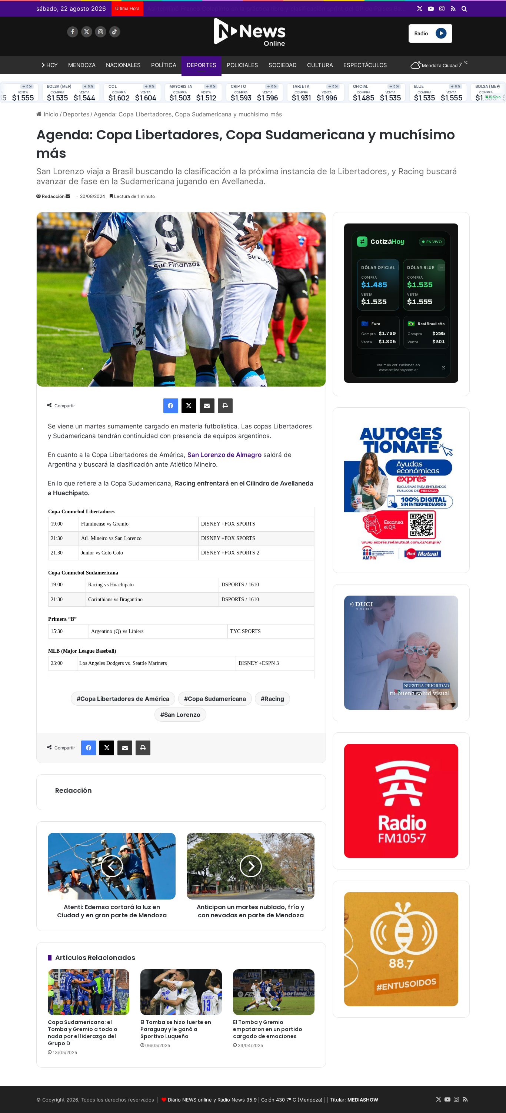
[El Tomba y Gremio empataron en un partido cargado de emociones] (273, 992)
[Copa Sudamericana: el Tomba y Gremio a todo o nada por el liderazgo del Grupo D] (88, 992)
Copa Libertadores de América (124, 698)
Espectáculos (365, 65)
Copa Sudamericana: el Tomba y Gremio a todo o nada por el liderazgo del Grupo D (82, 1032)
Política (163, 65)
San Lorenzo (182, 714)
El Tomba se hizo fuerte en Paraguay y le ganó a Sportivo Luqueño (175, 1029)
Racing (274, 698)
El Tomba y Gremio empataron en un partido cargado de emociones (267, 1029)
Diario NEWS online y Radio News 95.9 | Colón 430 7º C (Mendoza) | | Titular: (273, 1100)
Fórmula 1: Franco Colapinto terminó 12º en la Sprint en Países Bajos (243, 8)
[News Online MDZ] (104, 39)
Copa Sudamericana (217, 698)
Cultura (320, 65)
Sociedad (283, 65)
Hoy (51, 65)
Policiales (242, 65)
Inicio (50, 114)
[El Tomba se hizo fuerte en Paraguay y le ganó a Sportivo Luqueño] (181, 992)
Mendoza (82, 65)
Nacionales (123, 65)
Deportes (201, 65)
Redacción (53, 196)
